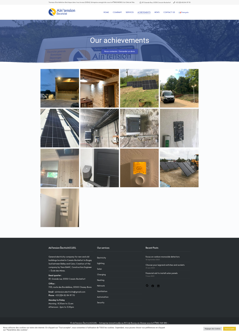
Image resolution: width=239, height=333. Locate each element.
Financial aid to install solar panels (162, 273)
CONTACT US (169, 12)
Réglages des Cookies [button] (212, 329)
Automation (102, 296)
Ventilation (102, 291)
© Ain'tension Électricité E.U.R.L (83, 322)
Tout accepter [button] (229, 329)
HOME (106, 12)
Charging (101, 274)
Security (100, 302)
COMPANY (117, 12)
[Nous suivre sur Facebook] (152, 286)
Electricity (101, 257)
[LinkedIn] (158, 286)
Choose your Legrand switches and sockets (165, 264)
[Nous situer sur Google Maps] (147, 286)
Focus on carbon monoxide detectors (162, 256)
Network (101, 285)
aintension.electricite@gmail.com (70, 291)
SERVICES (130, 12)
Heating (100, 280)
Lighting (100, 263)
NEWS (156, 12)
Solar (99, 268)
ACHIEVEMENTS (144, 12)
